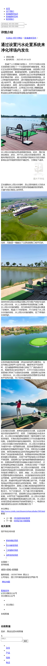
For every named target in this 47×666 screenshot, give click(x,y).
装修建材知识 (12, 14)
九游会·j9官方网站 (14, 38)
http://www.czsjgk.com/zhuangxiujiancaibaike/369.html (23, 511)
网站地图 (6, 582)
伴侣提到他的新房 (22, 518)
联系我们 (10, 19)
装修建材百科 (12, 16)
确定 (25, 641)
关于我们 (10, 11)
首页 (8, 9)
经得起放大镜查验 (22, 521)
